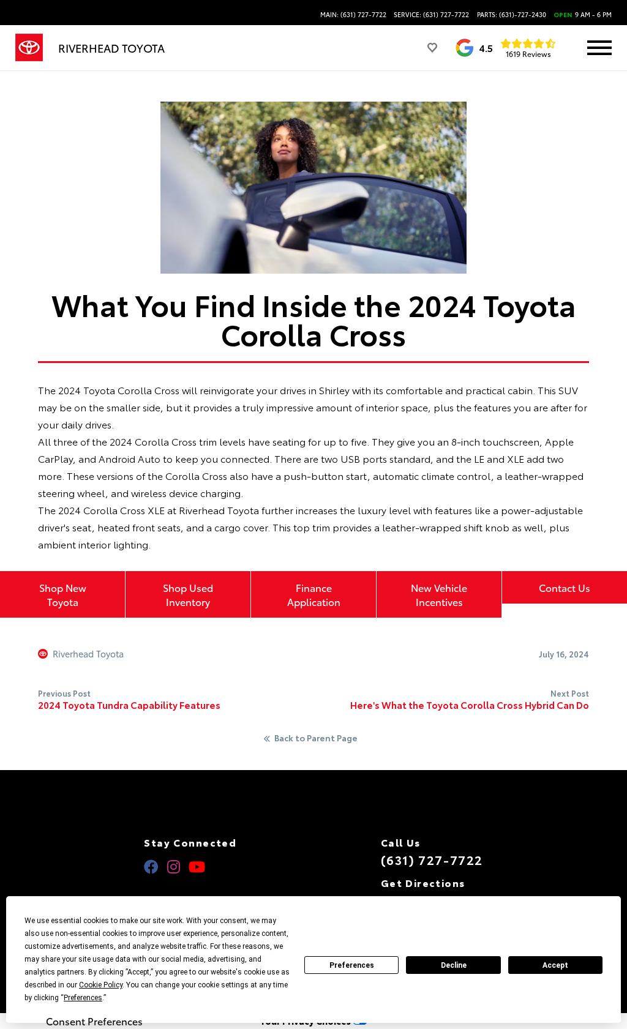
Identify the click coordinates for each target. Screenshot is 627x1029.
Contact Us (564, 587)
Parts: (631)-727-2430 (511, 15)
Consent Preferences (94, 1021)
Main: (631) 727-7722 (353, 15)
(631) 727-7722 (432, 859)
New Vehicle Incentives (439, 594)
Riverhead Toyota (88, 654)
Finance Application (313, 594)
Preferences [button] (83, 997)
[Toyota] (29, 48)
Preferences (351, 965)
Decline (454, 965)
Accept (555, 965)
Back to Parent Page (316, 738)
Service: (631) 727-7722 (431, 15)
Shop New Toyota (62, 594)
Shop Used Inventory (188, 594)
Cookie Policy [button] (100, 985)
